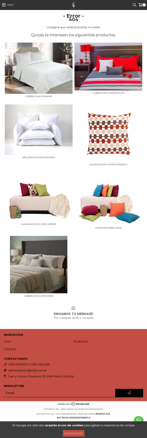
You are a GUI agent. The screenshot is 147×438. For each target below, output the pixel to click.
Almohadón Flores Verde (38, 224)
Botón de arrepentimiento (73, 418)
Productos (80, 341)
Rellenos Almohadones (38, 157)
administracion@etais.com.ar (27, 370)
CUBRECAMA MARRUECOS (108, 92)
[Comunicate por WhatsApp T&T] (138, 420)
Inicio (7, 341)
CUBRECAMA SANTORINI (38, 295)
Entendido (73, 433)
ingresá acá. (103, 414)
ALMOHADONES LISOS (108, 227)
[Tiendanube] (73, 405)
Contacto (10, 349)
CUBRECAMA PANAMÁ (38, 96)
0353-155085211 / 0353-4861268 (29, 364)
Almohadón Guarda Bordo (108, 164)
